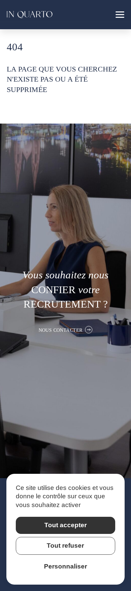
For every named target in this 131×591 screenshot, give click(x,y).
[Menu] (120, 15)
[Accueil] (29, 14)
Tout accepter (65, 525)
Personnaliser (65, 566)
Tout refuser (65, 545)
